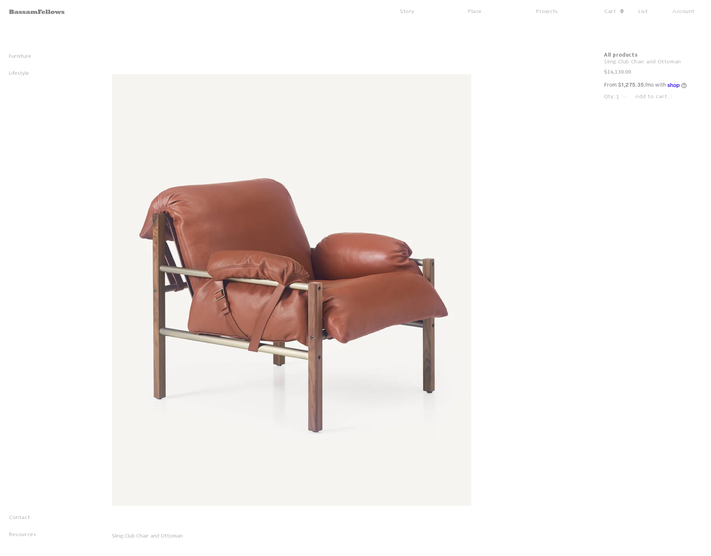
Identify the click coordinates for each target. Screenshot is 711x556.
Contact (19, 518)
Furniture (20, 57)
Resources (22, 535)
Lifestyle (19, 74)
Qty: (609, 96)
